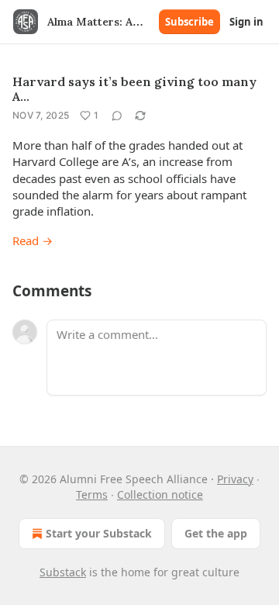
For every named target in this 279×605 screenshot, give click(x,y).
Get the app (215, 533)
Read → (32, 240)
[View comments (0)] (117, 115)
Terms (92, 494)
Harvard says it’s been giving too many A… (134, 89)
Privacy (235, 479)
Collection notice (160, 494)
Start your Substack (99, 533)
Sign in (246, 22)
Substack (63, 572)
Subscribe (189, 22)
